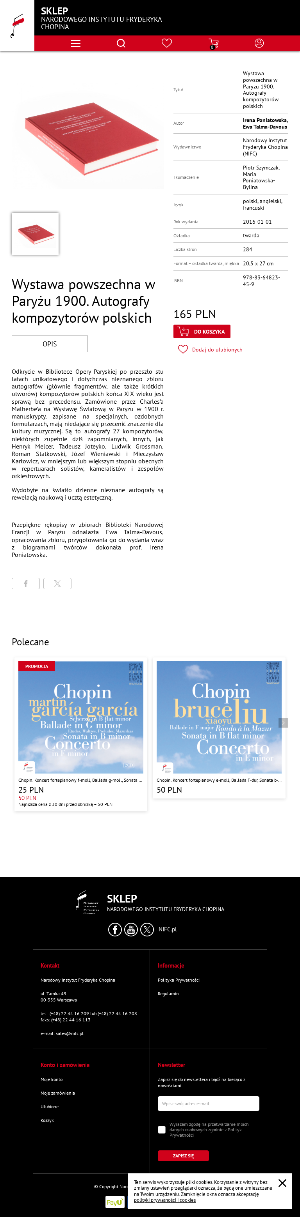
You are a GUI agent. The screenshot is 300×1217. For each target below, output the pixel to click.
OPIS (50, 343)
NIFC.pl (168, 929)
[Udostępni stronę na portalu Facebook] (26, 583)
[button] (35, 234)
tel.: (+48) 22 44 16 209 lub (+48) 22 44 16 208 (89, 1013)
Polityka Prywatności (179, 980)
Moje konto (51, 1079)
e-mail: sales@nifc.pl (62, 1033)
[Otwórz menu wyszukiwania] (121, 43)
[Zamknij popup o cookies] (282, 1183)
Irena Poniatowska (265, 120)
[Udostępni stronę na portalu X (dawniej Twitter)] (57, 583)
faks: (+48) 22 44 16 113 (66, 1020)
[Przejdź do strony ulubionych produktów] (167, 43)
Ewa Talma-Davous (265, 126)
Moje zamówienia (58, 1093)
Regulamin (168, 993)
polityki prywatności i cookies (165, 1200)
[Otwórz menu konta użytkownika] (259, 43)
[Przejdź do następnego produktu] (283, 723)
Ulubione (50, 1106)
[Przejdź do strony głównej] (17, 25)
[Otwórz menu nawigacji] (75, 43)
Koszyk (47, 1120)
